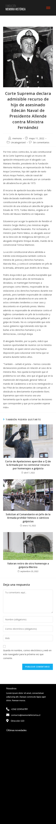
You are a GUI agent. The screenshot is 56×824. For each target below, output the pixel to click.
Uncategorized (18, 142)
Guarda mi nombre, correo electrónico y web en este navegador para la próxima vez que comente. (27, 654)
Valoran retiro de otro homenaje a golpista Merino (28, 565)
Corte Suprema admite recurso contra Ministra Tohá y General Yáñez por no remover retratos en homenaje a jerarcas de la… (27, 767)
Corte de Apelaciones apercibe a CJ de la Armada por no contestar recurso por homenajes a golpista (28, 465)
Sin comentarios (41, 142)
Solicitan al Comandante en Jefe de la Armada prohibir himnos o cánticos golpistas (28, 518)
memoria (17, 138)
